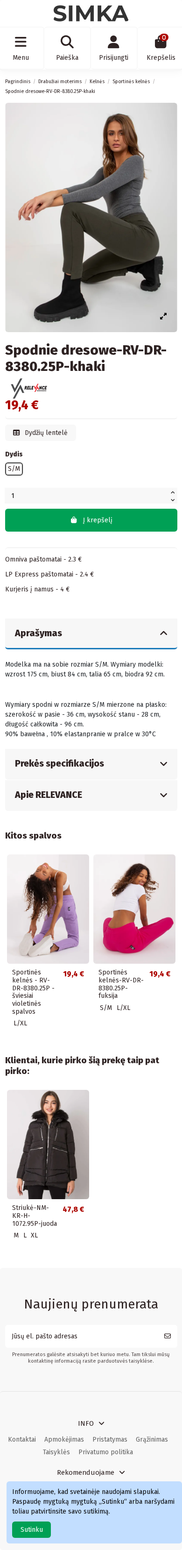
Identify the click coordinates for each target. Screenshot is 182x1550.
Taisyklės (56, 1452)
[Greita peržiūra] (81, 868)
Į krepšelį (97, 520)
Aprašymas (38, 633)
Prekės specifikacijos (59, 763)
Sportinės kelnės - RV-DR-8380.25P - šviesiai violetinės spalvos (33, 992)
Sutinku (32, 1530)
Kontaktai (22, 1439)
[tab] (91, 634)
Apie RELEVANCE (48, 794)
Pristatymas (109, 1439)
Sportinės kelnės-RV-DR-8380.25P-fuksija (121, 984)
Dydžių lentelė (45, 433)
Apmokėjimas (64, 1439)
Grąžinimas (152, 1439)
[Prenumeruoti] (167, 1336)
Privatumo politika (105, 1452)
